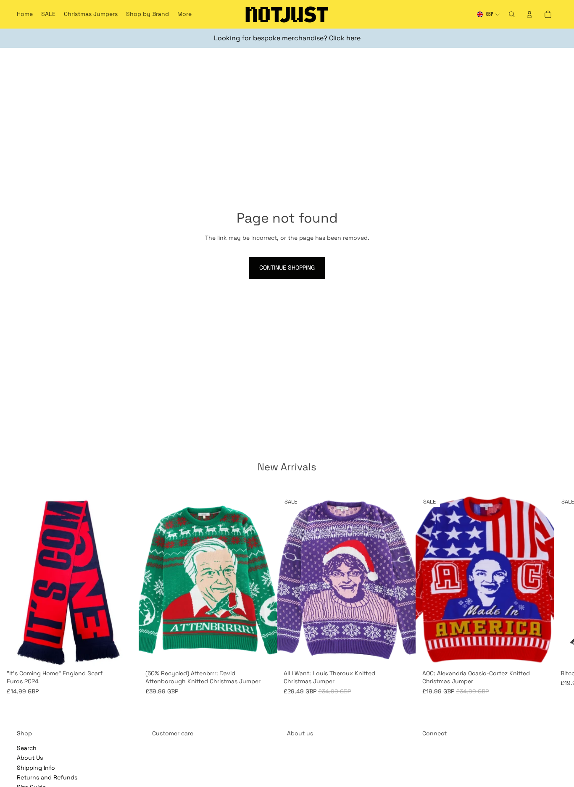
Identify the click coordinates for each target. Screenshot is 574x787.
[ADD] (125, 653)
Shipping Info (36, 767)
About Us (30, 758)
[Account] (529, 14)
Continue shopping (287, 267)
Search (27, 748)
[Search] (512, 14)
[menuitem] (184, 14)
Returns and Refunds (47, 777)
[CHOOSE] (263, 653)
